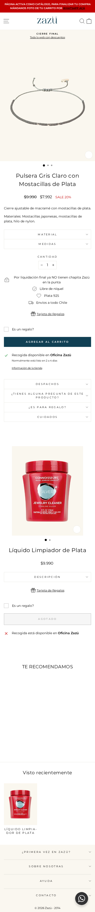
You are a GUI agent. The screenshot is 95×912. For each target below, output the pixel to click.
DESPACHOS (47, 384)
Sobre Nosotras (46, 866)
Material (47, 234)
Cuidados (47, 417)
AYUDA (46, 881)
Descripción (47, 577)
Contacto (46, 895)
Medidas (47, 244)
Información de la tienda (27, 368)
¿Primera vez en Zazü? (46, 852)
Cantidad (48, 256)
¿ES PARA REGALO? (47, 407)
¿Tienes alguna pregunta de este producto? (47, 395)
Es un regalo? (23, 329)
